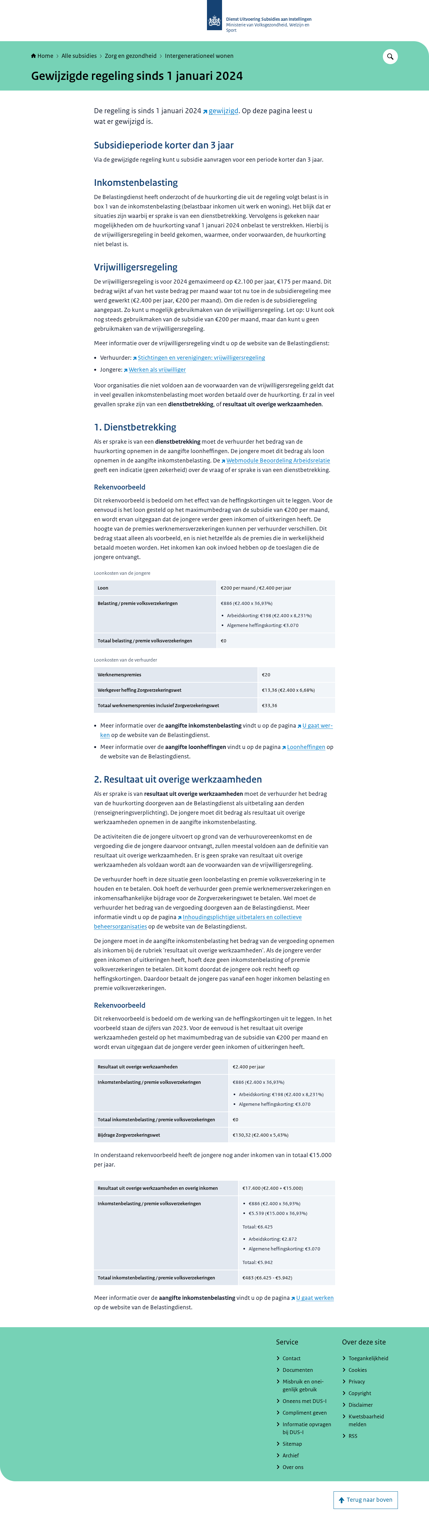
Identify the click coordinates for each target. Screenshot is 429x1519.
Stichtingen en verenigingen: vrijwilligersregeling (201, 358)
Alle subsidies (79, 56)
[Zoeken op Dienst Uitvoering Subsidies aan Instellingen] (390, 56)
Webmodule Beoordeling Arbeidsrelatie (278, 460)
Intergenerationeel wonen (199, 56)
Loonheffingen (306, 747)
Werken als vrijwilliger (157, 370)
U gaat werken (315, 1298)
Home (45, 56)
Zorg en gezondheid (131, 56)
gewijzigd (223, 110)
